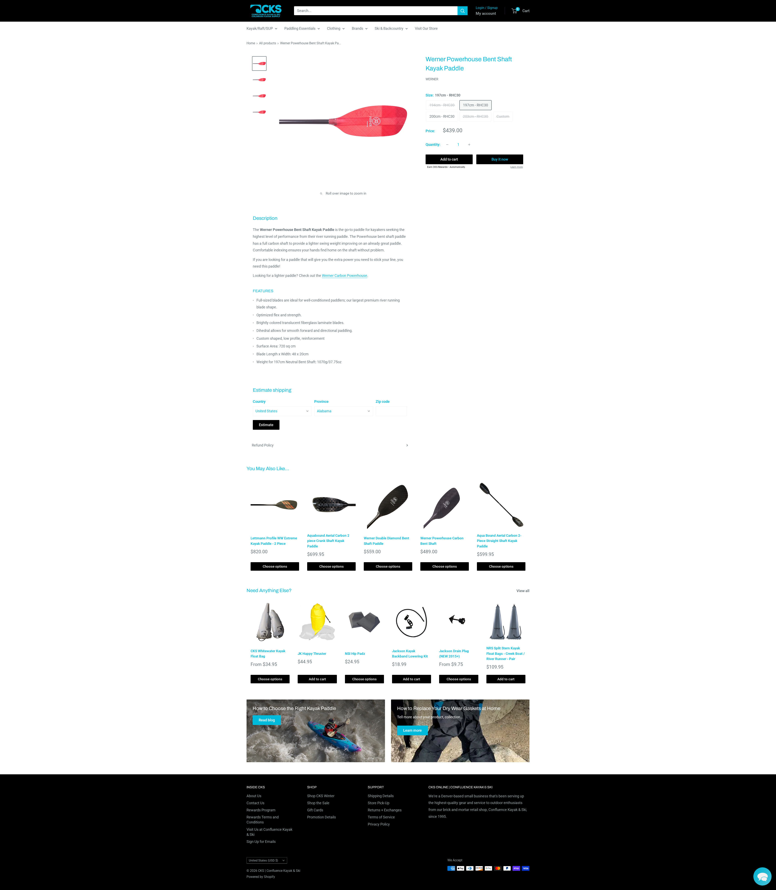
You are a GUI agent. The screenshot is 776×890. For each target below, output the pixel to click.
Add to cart (449, 159)
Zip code (383, 401)
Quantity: (433, 144)
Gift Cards (315, 810)
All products (267, 43)
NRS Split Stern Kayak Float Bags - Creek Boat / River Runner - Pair (505, 653)
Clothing (333, 28)
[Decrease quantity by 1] (447, 144)
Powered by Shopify (261, 877)
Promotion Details (321, 817)
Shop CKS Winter (320, 796)
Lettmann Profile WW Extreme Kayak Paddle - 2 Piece (274, 541)
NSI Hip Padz (355, 653)
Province (321, 401)
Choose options (275, 566)
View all (523, 591)
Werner (432, 79)
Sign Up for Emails (261, 841)
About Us (254, 796)
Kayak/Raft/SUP (260, 28)
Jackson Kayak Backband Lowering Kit (410, 653)
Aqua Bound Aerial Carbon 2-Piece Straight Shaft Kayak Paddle (499, 540)
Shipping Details (381, 796)
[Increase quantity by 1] (469, 144)
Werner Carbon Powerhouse (344, 275)
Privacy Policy (379, 824)
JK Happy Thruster (312, 653)
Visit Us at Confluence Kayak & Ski (269, 832)
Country (259, 401)
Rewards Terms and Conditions (263, 819)
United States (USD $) (263, 860)
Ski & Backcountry (389, 28)
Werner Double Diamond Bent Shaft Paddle (386, 541)
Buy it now (499, 159)
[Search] (463, 10)
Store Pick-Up (378, 803)
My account (486, 13)
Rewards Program (261, 810)
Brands (357, 28)
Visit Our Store (426, 28)
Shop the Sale (318, 803)
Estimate (266, 425)
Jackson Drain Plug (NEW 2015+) (454, 653)
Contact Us (255, 803)
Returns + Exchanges (385, 810)
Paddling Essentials (299, 28)
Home (251, 43)
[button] (762, 876)
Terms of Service (381, 817)
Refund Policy (263, 445)
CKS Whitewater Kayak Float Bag (268, 653)
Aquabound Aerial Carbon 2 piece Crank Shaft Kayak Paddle (328, 540)
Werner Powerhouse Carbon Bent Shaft (442, 541)
